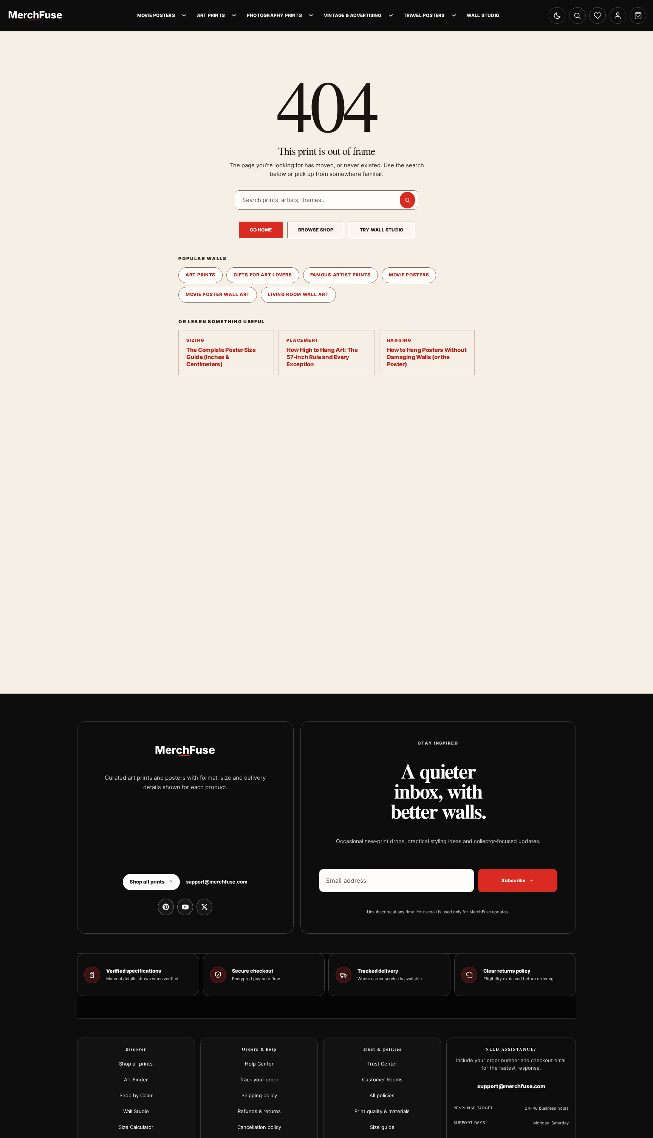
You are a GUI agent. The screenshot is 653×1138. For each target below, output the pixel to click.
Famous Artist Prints (340, 275)
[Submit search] (407, 200)
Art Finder (136, 1079)
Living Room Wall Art (298, 294)
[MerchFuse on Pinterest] (166, 907)
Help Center (259, 1064)
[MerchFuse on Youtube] (185, 907)
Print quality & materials (382, 1111)
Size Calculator (136, 1127)
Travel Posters (424, 15)
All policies (382, 1095)
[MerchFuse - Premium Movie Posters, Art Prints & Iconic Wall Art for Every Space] (35, 15)
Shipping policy (259, 1095)
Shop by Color (136, 1095)
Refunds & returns (259, 1111)
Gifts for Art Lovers (263, 275)
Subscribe (513, 880)
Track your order (259, 1079)
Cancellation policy (259, 1127)
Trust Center (382, 1064)
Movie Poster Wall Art (218, 294)
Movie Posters (156, 15)
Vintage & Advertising (353, 15)
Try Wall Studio (382, 230)
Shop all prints (136, 1064)
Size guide (382, 1127)
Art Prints (211, 15)
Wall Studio (483, 15)
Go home (261, 230)
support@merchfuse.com (217, 882)
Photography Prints (274, 15)
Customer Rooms (382, 1079)
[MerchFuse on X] (204, 907)
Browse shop (315, 230)
